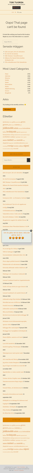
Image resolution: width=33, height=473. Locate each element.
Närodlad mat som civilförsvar (11, 302)
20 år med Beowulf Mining (10, 359)
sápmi (26, 146)
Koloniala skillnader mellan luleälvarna (14, 267)
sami (15, 140)
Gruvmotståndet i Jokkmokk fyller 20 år (14, 255)
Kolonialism (8, 84)
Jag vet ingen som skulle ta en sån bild (14, 366)
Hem (13, 12)
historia (13, 125)
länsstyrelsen (6, 134)
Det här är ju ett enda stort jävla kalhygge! (15, 315)
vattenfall (15, 148)
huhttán (17, 125)
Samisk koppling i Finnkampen (12, 347)
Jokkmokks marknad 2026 (10, 309)
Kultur (7, 86)
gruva (23, 122)
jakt (21, 125)
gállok (9, 125)
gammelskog (18, 122)
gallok (13, 122)
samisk (20, 140)
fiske (11, 122)
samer (10, 140)
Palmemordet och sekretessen (11, 264)
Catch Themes (19, 470)
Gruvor (7, 91)
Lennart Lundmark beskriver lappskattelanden (16, 280)
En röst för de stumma (11, 54)
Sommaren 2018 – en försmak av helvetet (14, 198)
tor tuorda (5, 148)
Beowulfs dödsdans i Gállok (11, 217)
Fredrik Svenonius (8, 305)
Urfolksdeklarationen (9, 210)
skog (24, 140)
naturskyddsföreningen (25, 134)
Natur (6, 74)
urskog (11, 148)
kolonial (20, 128)
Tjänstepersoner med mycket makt (13, 353)
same (5, 140)
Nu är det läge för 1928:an (10, 248)
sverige (10, 146)
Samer (7, 82)
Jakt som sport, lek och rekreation (15, 52)
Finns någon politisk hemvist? (11, 261)
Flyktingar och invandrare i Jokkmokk (14, 274)
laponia (18, 132)
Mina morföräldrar (8, 312)
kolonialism (26, 128)
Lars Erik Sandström (9, 343)
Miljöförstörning (10, 89)
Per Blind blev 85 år (8, 413)
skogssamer (11, 143)
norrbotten (6, 137)
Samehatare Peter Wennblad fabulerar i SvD (15, 226)
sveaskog (5, 146)
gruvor (5, 125)
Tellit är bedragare (8, 252)
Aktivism (7, 76)
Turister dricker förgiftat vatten (12, 378)
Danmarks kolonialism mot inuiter (13, 394)
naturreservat (17, 134)
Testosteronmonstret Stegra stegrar (13, 381)
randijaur (12, 137)
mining (12, 134)
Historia (7, 78)
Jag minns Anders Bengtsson (11, 362)
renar (22, 137)
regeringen (18, 137)
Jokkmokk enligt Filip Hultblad (12, 299)
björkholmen (6, 122)
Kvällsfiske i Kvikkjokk (9, 407)
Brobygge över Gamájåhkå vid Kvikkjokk (14, 331)
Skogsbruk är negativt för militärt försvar (14, 220)
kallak (16, 128)
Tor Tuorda (16, 2)
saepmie (24, 137)
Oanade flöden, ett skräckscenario (12, 388)
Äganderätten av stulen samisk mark (13, 372)
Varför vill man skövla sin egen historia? (14, 286)
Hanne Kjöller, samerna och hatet (12, 337)
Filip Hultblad (7, 410)
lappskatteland (24, 132)
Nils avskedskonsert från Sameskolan (16, 62)
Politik (7, 80)
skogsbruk (5, 143)
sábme (21, 146)
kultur (4, 132)
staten (26, 143)
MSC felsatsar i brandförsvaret (14, 56)
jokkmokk (8, 128)
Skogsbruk (8, 93)
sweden (16, 146)
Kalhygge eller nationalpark (11, 327)
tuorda (8, 148)
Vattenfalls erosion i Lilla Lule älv (12, 214)
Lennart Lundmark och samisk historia (14, 293)
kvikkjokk (11, 131)
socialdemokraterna (19, 143)
